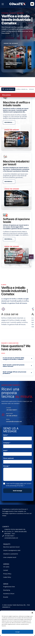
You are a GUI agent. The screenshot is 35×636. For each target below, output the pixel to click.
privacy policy (19, 483)
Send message (17, 490)
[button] (32, 613)
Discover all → (9, 122)
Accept (17, 632)
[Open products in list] (32, 4)
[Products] (2, 4)
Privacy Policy (7, 574)
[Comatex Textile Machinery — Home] (17, 4)
